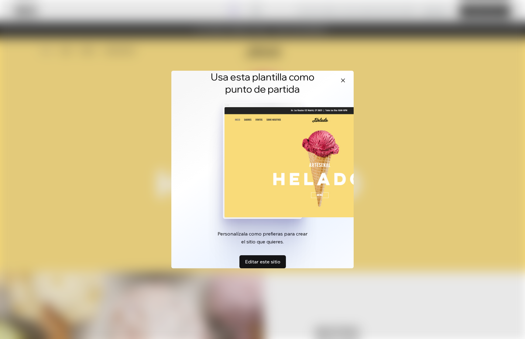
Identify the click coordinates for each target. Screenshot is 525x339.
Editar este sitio (262, 262)
